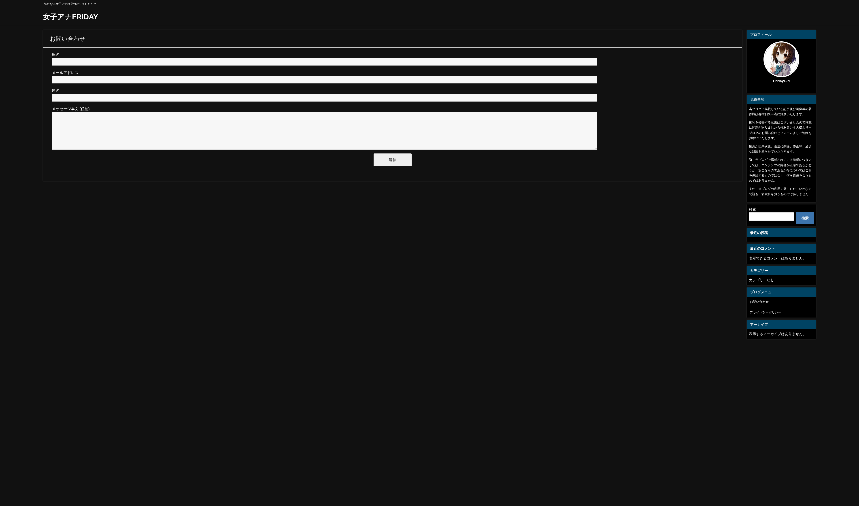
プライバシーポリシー (765, 312)
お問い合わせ (759, 301)
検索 (752, 209)
